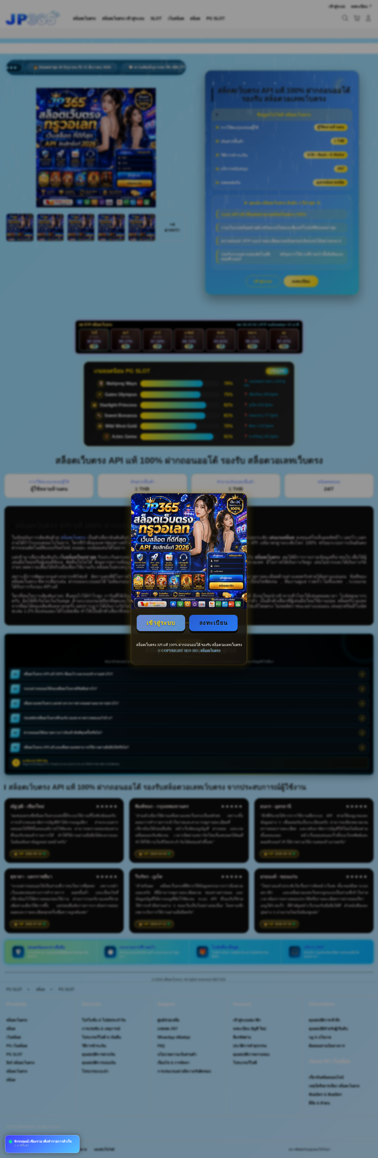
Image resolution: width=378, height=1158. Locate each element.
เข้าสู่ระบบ (161, 623)
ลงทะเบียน (213, 623)
